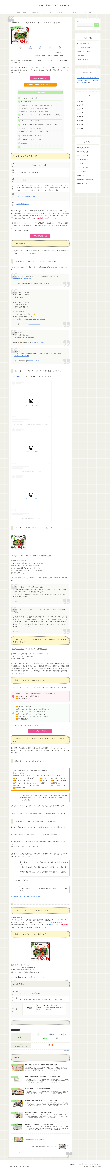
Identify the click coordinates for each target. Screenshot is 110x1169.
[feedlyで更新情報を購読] (49, 1044)
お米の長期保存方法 (83, 43)
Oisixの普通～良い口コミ (27, 101)
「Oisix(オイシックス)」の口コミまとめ (31, 120)
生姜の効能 (80, 55)
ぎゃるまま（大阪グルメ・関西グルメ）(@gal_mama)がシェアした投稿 (31, 424)
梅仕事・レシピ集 (82, 59)
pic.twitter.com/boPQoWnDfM (25, 337)
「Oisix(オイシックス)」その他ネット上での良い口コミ (34, 111)
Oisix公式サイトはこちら (40, 78)
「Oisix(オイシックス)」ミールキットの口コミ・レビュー (34, 131)
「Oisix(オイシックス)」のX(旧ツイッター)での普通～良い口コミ (36, 105)
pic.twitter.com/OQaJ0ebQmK (22, 278)
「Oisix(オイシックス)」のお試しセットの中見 (31, 128)
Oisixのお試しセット (52, 925)
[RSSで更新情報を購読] (52, 1044)
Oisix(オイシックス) (49, 60)
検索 (78, 21)
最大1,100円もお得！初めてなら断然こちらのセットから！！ (29, 725)
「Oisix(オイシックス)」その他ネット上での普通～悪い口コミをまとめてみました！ (40, 116)
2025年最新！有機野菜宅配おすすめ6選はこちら (40, 84)
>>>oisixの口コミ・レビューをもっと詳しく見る (25, 896)
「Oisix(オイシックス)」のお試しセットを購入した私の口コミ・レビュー (39, 124)
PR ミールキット (16, 1030)
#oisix (27, 319)
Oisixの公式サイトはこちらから (40, 731)
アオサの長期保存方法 (83, 51)
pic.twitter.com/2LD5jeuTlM (21, 356)
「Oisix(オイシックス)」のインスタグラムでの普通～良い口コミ (36, 108)
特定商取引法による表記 (76, 1164)
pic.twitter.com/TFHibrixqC (37, 319)
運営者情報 (98, 1164)
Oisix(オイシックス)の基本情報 (29, 98)
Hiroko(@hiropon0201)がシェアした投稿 (31, 471)
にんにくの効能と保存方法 (85, 47)
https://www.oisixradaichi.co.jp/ (25, 196)
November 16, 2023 (43, 283)
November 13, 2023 (34, 324)
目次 (39, 92)
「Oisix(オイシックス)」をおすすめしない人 (32, 135)
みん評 (18, 601)
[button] (60, 47)
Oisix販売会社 (24, 143)
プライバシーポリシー (88, 1164)
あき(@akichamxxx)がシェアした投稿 (31, 518)
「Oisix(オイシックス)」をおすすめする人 (31, 139)
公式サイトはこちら (22, 204)
